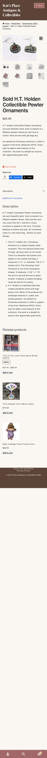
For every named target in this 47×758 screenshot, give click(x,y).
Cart (36, 752)
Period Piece (15, 23)
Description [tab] (8, 191)
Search (23, 754)
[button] (41, 38)
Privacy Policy (23, 471)
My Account (8, 754)
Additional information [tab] (13, 198)
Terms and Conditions (23, 468)
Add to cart (8, 372)
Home (7, 23)
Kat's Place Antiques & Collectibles (12, 10)
